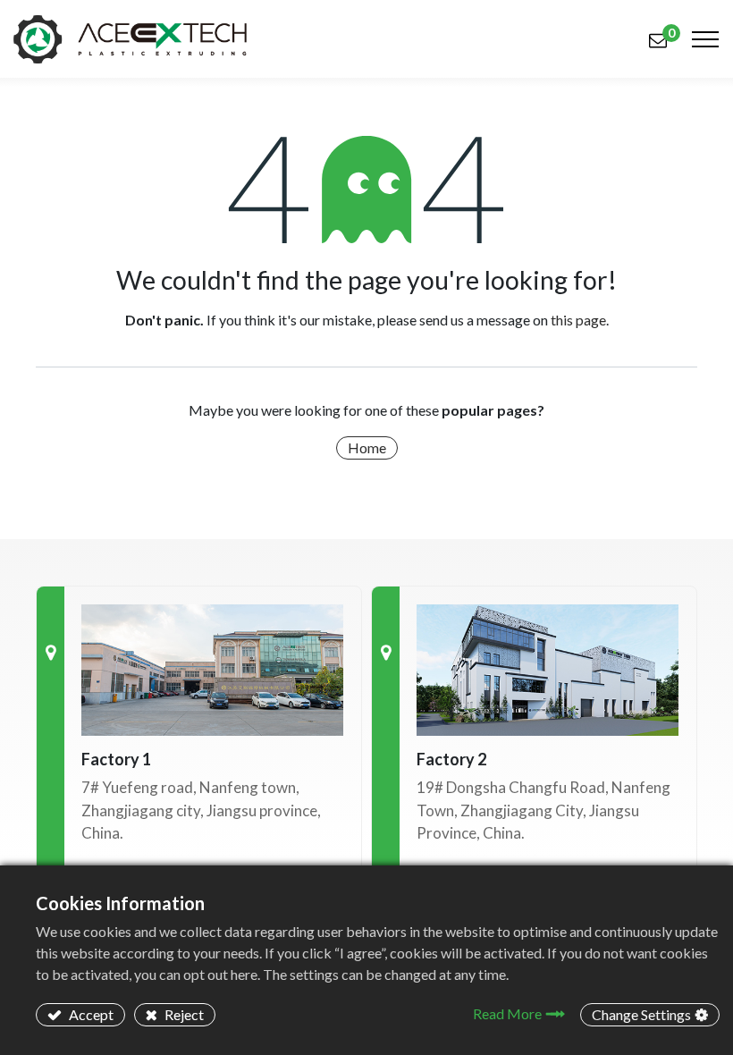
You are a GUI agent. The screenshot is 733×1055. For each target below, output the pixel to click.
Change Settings (641, 1014)
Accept (90, 1014)
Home (367, 447)
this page (578, 319)
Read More (507, 1013)
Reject (183, 1014)
